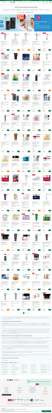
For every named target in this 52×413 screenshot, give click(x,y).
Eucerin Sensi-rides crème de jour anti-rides (26, 123)
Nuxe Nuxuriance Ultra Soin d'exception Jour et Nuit (15, 82)
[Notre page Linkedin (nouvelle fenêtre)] (8, 380)
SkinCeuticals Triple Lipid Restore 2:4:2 (25, 282)
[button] (3, 2)
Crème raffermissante (26, 9)
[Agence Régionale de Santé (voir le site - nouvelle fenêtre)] (28, 400)
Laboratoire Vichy (4, 374)
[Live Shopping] (12, 380)
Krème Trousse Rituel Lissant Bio (26, 223)
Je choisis (36, 411)
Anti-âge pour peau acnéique (29, 12)
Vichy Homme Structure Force (14, 62)
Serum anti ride (41, 9)
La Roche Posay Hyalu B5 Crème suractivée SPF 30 (25, 164)
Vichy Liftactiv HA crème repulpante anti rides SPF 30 (15, 262)
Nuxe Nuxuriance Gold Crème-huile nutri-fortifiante (15, 223)
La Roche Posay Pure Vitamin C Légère (25, 184)
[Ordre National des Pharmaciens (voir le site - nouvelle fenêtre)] (25, 400)
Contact (41, 0)
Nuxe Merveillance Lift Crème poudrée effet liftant (46, 184)
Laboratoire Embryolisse (24, 366)
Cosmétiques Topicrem (44, 372)
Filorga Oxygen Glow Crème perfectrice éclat (15, 123)
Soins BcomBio (14, 364)
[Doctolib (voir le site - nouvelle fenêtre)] (42, 400)
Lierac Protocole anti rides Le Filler (5, 302)
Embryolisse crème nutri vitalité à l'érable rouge (35, 103)
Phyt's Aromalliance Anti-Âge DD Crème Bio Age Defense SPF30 (47, 243)
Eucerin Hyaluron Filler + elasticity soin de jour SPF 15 (26, 142)
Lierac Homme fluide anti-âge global (36, 243)
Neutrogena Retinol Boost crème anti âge (46, 103)
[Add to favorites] (9, 33)
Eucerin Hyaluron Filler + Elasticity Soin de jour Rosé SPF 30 (46, 263)
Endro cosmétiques (33, 366)
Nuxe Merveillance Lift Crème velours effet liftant (4, 184)
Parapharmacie (6, 391)
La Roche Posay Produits (15, 369)
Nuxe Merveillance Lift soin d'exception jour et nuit (36, 62)
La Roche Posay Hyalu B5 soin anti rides (35, 42)
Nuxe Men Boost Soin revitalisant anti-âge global (15, 142)
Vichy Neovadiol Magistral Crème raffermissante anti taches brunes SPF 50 (46, 143)
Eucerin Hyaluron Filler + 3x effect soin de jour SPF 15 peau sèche (36, 164)
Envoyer (37, 384)
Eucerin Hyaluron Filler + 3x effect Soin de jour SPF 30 (25, 82)
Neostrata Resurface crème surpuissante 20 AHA (46, 202)
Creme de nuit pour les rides (34, 9)
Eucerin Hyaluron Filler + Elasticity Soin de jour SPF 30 (36, 302)
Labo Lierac (22, 369)
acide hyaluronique (10, 347)
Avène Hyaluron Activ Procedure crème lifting (14, 42)
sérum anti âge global (14, 332)
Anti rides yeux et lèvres (6, 9)
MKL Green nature (33, 369)
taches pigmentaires (47, 337)
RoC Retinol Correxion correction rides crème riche (47, 282)
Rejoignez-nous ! (6, 393)
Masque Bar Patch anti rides (15, 183)
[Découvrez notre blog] (16, 380)
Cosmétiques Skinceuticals (34, 372)
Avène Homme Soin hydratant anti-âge (35, 82)
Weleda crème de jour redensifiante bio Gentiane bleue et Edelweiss (25, 62)
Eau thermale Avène (4, 364)
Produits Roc (13, 372)
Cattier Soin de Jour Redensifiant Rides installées (5, 123)
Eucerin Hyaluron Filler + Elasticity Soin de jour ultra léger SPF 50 (15, 203)
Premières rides (13, 9)
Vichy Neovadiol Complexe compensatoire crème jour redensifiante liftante (5, 164)
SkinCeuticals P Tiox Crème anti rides (26, 302)
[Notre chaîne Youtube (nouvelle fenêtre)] (10, 380)
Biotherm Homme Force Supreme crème (35, 202)
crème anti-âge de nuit (28, 332)
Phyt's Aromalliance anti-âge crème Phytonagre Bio (5, 202)
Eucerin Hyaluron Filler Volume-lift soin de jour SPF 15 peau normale (46, 164)
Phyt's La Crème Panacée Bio (5, 222)
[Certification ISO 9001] (10, 400)
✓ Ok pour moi (46, 411)
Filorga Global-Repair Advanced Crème (4, 243)
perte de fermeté (4, 338)
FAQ (19, 389)
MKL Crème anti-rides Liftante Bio (4, 42)
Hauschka (13, 366)
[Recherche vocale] (38, 2)
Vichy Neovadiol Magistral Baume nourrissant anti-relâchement (15, 282)
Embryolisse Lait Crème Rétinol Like (25, 42)
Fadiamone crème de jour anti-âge (4, 103)
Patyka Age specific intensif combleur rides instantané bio (36, 282)
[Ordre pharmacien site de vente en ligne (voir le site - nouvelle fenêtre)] (18, 400)
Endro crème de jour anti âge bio (15, 302)
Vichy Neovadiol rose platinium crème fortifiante (36, 123)
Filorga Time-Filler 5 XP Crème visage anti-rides (4, 62)
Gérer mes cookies (32, 392)
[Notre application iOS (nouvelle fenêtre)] (4, 395)
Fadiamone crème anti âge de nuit (46, 62)
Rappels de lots (19, 392)
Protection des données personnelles (32, 389)
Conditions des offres (32, 391)
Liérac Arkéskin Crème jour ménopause (25, 243)
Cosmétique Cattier (33, 364)
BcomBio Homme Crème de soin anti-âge (15, 103)
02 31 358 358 (45, 0)
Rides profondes (19, 9)
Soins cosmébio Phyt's (5, 372)
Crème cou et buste (21, 12)
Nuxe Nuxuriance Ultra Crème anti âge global (46, 223)
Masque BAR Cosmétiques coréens (45, 369)
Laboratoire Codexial (43, 364)
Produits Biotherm (23, 364)
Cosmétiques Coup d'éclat (5, 366)
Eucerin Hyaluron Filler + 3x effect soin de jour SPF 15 (46, 123)
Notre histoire (6, 389)
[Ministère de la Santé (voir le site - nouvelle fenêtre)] (15, 400)
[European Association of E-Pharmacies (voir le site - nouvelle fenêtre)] (37, 400)
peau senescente (5, 323)
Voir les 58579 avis (9, 0)
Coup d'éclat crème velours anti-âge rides (36, 184)
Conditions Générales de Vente (32, 390)
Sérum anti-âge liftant (5, 360)
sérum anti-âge (4, 331)
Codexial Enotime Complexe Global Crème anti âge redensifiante (36, 263)
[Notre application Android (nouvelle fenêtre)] (8, 395)
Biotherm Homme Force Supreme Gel (4, 262)
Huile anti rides (47, 9)
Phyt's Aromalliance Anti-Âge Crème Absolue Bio (15, 243)
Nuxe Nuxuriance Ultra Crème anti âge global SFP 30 (36, 223)
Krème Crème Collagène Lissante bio (46, 42)
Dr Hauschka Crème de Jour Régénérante (26, 262)
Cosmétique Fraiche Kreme (5, 369)
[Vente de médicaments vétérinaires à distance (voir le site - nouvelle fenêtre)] (22, 400)
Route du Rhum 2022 (6, 392)
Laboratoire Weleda (14, 374)
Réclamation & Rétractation (19, 390)
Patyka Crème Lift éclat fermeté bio (25, 202)
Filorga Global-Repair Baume (47, 301)
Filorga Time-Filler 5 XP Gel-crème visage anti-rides (5, 82)
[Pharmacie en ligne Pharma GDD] (12, 2)
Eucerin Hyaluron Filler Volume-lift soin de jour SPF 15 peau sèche (36, 143)
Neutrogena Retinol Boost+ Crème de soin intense (5, 282)
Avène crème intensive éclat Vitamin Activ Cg (26, 103)
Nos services (6, 390)
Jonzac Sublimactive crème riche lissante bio (5, 142)
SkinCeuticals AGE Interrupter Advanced (14, 164)
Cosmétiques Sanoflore (24, 372)
